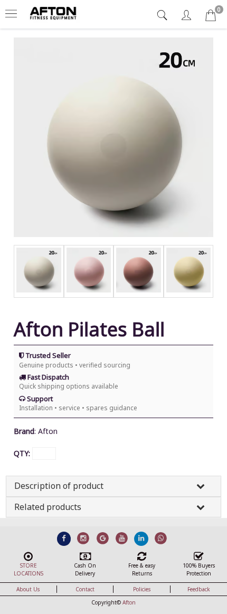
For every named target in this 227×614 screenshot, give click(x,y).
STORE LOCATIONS (28, 569)
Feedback (198, 589)
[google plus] (103, 538)
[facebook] (64, 538)
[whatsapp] (161, 538)
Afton (129, 602)
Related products (47, 507)
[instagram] (83, 538)
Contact (84, 589)
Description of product (58, 486)
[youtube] (122, 538)
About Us (28, 589)
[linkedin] (141, 538)
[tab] (163, 15)
